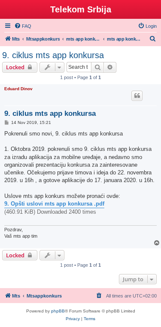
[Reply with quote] (137, 96)
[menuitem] (22, 26)
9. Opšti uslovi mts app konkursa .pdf (54, 203)
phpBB (58, 311)
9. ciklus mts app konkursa (53, 55)
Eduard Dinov (18, 88)
